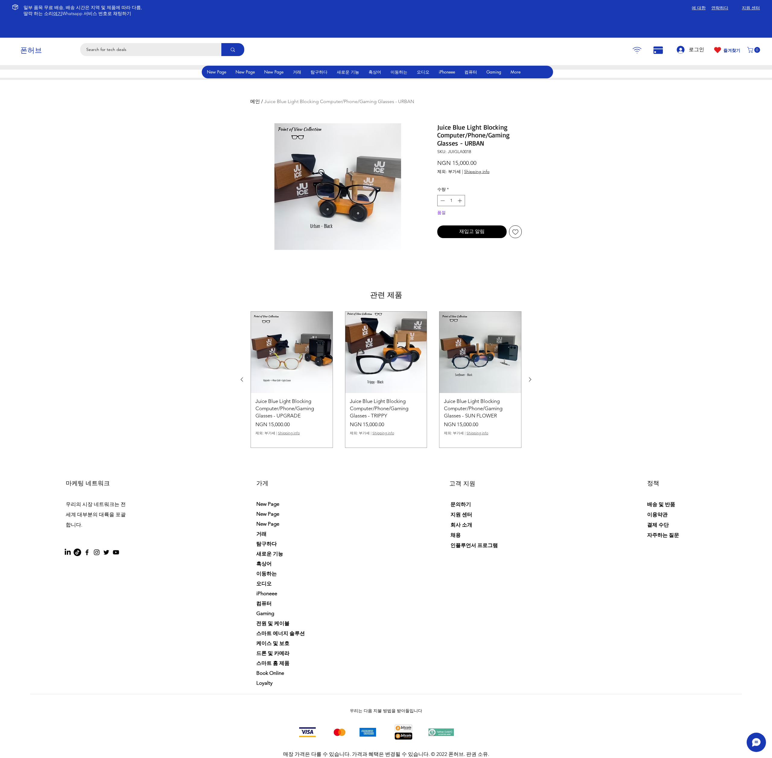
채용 (456, 535)
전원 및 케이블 (273, 623)
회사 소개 (461, 525)
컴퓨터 (264, 603)
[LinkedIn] (67, 552)
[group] (386, 379)
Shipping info (476, 171)
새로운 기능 (269, 554)
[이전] (241, 379)
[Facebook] (87, 552)
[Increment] (460, 200)
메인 (255, 101)
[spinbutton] (451, 200)
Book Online (270, 673)
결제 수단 (658, 525)
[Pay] (636, 50)
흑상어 (264, 564)
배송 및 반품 (661, 504)
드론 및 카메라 (273, 653)
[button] (754, 50)
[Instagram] (96, 552)
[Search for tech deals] (232, 49)
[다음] (530, 379)
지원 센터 (461, 514)
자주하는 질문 (663, 535)
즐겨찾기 (731, 50)
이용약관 (657, 514)
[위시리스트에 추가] (515, 231)
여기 (57, 13)
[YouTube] (116, 552)
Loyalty (264, 683)
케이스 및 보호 (273, 643)
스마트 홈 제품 (273, 663)
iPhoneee (266, 593)
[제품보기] (292, 352)
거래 (261, 534)
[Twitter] (106, 552)
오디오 (264, 583)
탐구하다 (266, 544)
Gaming (265, 613)
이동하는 (266, 574)
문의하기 (461, 504)
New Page (267, 504)
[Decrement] (442, 200)
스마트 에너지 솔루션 (280, 633)
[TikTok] (77, 552)
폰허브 (31, 50)
